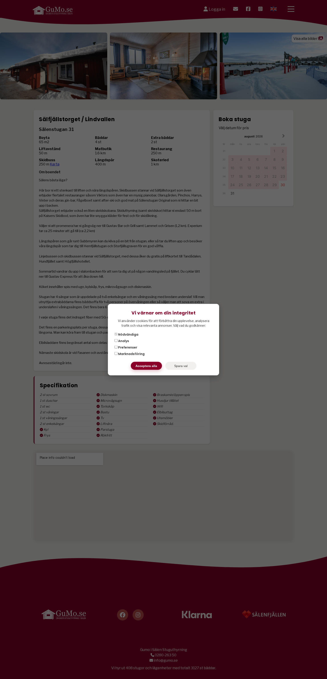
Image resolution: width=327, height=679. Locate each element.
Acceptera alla (146, 365)
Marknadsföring (131, 353)
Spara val (181, 365)
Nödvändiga (127, 334)
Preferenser (127, 347)
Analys (123, 340)
